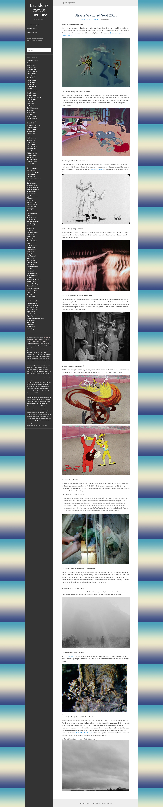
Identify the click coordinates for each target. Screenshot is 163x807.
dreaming (34, 378)
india (31, 382)
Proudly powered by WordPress (87, 803)
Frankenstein (35, 418)
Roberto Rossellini (32, 266)
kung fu (29, 371)
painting (46, 354)
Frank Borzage (31, 76)
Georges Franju (31, 140)
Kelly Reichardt (31, 256)
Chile (32, 410)
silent (44, 348)
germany (29, 350)
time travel (31, 365)
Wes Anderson (31, 65)
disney (47, 369)
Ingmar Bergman (32, 71)
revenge (38, 350)
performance (48, 418)
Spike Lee (30, 200)
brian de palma (33, 420)
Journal (46, 395)
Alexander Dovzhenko (33, 125)
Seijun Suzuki (31, 292)
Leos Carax (30, 88)
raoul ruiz (29, 373)
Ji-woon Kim (31, 174)
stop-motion (29, 352)
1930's (44, 343)
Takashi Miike (31, 226)
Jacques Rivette (32, 262)
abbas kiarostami (47, 414)
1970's (48, 339)
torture (46, 393)
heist (33, 386)
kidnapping (29, 356)
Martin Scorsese (32, 273)
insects (39, 405)
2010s (45, 337)
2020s (48, 337)
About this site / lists (33, 25)
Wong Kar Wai (31, 326)
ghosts (28, 348)
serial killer (43, 378)
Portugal (41, 371)
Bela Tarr (30, 294)
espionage (41, 375)
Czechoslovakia (30, 405)
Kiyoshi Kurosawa (32, 196)
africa (32, 348)
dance (41, 356)
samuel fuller (35, 373)
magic (39, 367)
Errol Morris (30, 228)
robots (35, 363)
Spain (38, 363)
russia (38, 354)
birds (45, 345)
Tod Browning (31, 82)
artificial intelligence (44, 384)
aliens (45, 350)
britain (33, 345)
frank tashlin (47, 420)
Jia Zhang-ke (31, 176)
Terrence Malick (32, 213)
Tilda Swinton (36, 388)
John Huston (31, 166)
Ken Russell (30, 271)
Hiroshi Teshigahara (33, 301)
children (34, 354)
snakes (31, 425)
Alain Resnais (31, 260)
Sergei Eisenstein (32, 127)
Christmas (29, 384)
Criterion (45, 341)
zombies (44, 352)
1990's (28, 341)
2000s (28, 339)
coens (42, 420)
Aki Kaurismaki (31, 181)
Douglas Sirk (31, 277)
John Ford (30, 136)
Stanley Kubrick (31, 191)
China (41, 352)
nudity (33, 401)
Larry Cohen (30, 103)
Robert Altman (31, 63)
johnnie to (43, 386)
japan (28, 343)
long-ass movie (41, 373)
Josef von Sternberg (33, 314)
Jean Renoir (30, 258)
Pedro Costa (31, 106)
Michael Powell (31, 249)
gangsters (40, 360)
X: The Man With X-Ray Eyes (85, 733)
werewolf (29, 418)
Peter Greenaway (32, 151)
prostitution (44, 403)
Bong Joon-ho (31, 73)
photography (43, 369)
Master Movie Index (33, 29)
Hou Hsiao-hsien (32, 161)
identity (41, 345)
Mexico (47, 358)
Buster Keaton (31, 183)
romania (40, 414)
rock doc (42, 350)
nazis (38, 358)
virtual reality (44, 425)
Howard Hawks (31, 155)
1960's (37, 341)
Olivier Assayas (31, 69)
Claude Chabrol (31, 93)
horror (31, 339)
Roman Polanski (32, 245)
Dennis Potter (31, 247)
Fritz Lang (30, 198)
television (29, 345)
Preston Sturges (32, 290)
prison (49, 360)
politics (48, 350)
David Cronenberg (32, 108)
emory (42, 367)
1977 (49, 371)
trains (44, 356)
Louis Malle (30, 215)
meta (45, 380)
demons (46, 367)
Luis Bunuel (30, 84)
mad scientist (41, 380)
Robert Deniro (36, 412)
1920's (35, 348)
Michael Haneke (32, 153)
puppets (42, 399)
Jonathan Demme (32, 119)
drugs (34, 352)
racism (28, 360)
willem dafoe (47, 390)
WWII (49, 354)
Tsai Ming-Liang (32, 303)
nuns (45, 423)
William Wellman (32, 322)
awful (32, 360)
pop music (45, 360)
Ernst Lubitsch (31, 206)
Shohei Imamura (32, 168)
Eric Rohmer (31, 264)
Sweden (47, 386)
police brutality (37, 365)
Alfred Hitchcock (32, 159)
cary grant (29, 403)
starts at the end (47, 397)
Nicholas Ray (31, 251)
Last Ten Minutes (35, 371)
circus (43, 395)
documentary (40, 339)
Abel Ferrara (31, 131)
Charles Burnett (32, 86)
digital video (30, 369)
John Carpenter (32, 91)
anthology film (44, 365)
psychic (41, 397)
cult (37, 378)
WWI (35, 393)
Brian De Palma (31, 116)
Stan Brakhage (31, 78)
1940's (41, 343)
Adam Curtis (31, 112)
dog (39, 378)
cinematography (30, 390)
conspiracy (47, 401)
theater (28, 367)
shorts (35, 339)
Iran (44, 371)
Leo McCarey (31, 224)
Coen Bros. (30, 101)
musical (48, 343)
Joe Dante (30, 114)
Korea (49, 365)
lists (47, 345)
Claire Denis (30, 123)
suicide (47, 348)
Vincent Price (46, 416)
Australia (47, 373)
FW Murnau (30, 230)
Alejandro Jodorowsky (34, 179)
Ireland (39, 420)
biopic (28, 420)
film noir (35, 410)
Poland (39, 408)
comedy (35, 358)
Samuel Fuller (31, 142)
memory (32, 367)
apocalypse (29, 354)
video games (48, 405)
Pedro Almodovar (32, 61)
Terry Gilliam (31, 144)
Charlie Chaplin (31, 95)
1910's (28, 393)
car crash (44, 410)
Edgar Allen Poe (43, 412)
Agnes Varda (31, 311)
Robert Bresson (32, 80)
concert (32, 393)
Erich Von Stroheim (33, 288)
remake (34, 356)
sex (47, 356)
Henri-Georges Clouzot (34, 97)
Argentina (29, 386)
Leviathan (70, 656)
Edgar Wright (31, 329)
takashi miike (30, 397)
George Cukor (31, 110)
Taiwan (43, 405)
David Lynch (30, 209)
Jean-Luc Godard (32, 146)
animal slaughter (44, 388)
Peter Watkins (31, 316)
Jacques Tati (31, 299)
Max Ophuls (30, 234)
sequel (37, 343)
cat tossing (42, 401)
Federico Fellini (31, 129)
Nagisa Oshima (31, 236)
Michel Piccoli (44, 408)
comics (31, 358)
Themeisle (109, 803)
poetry (46, 371)
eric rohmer (34, 408)
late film (38, 399)
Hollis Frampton (32, 138)
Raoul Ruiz (30, 269)
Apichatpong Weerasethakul (35, 318)
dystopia (45, 375)
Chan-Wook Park (32, 241)
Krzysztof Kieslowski (33, 187)
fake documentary (40, 393)
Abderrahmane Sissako (34, 279)
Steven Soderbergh (33, 284)
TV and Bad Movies (32, 32)
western (37, 352)
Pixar (28, 243)
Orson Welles (31, 320)
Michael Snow (31, 282)
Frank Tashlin (31, 296)
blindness (29, 395)
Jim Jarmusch (31, 170)
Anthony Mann (31, 217)
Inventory (39, 410)
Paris (35, 399)
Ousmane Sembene (33, 275)
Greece (42, 423)
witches (36, 367)
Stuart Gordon (31, 149)
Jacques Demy (31, 121)
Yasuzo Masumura (33, 221)
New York (34, 350)
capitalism (37, 401)
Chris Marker (31, 219)
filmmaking (33, 343)
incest (36, 405)
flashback (34, 403)
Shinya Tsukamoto (32, 309)
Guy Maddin (30, 211)
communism (30, 414)
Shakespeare (30, 388)
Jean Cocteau (31, 99)
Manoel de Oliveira (32, 232)
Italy (50, 345)
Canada (41, 363)
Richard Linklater (32, 204)
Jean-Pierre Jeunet (33, 172)
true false (37, 345)
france (40, 341)
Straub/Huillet (31, 286)
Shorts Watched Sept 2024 (96, 15)
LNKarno (35, 360)
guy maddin (39, 403)
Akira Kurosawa (32, 194)
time (33, 395)
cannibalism (35, 380)
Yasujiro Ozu (31, 239)
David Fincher (31, 134)
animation (33, 341)
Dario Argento (31, 67)
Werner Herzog (31, 157)
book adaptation (36, 369)
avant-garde (39, 348)
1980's (45, 339)
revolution (29, 375)
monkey (46, 399)
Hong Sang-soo (41, 418)
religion (38, 356)
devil (34, 382)
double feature (46, 363)
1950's (48, 341)
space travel (42, 358)
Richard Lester (31, 202)
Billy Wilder (30, 324)
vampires (42, 354)
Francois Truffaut (32, 307)
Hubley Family (31, 163)
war (28, 365)
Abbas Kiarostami (32, 185)
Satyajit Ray (30, 254)
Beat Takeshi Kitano (33, 189)
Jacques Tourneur (32, 305)
